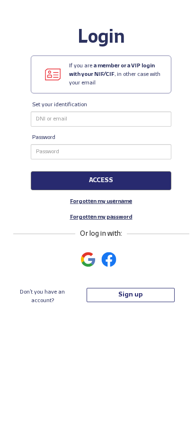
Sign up (130, 295)
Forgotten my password (101, 217)
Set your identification (59, 104)
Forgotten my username (101, 201)
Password (43, 137)
